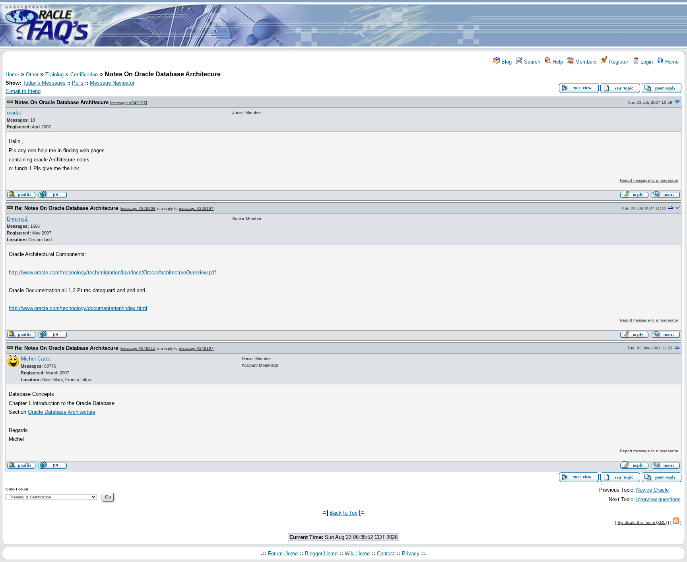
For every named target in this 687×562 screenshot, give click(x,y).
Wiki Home (357, 553)
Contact (386, 553)
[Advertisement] (390, 25)
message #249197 (128, 103)
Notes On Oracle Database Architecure (62, 102)
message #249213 (138, 348)
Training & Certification (71, 75)
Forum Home (283, 553)
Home (671, 62)
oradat (14, 113)
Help (557, 62)
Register (617, 62)
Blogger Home (321, 553)
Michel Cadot (36, 359)
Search (531, 62)
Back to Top (343, 513)
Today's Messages (44, 83)
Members (585, 62)
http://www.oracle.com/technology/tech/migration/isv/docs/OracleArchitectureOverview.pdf (112, 272)
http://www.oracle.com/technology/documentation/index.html (78, 308)
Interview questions (658, 499)
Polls (77, 83)
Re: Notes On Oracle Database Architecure (66, 208)
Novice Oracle (652, 490)
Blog (506, 62)
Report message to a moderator (649, 180)
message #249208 (138, 208)
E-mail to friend (23, 91)
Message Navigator (112, 83)
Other (32, 75)
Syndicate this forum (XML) (642, 522)
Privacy (410, 553)
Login (646, 62)
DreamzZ (17, 219)
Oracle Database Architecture (61, 412)
